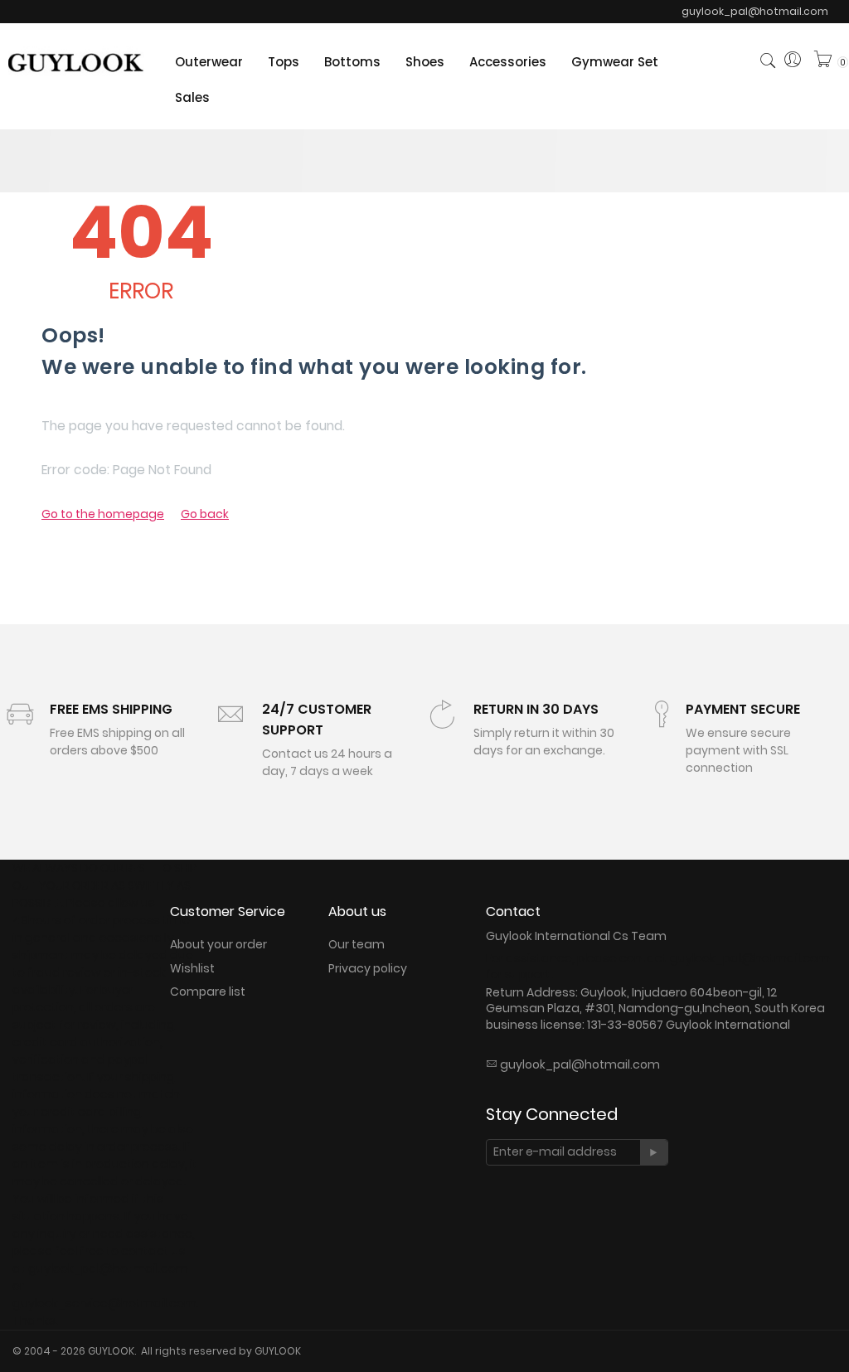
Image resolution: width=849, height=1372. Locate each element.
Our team (356, 944)
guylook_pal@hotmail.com (580, 1064)
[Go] (653, 1152)
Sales (192, 97)
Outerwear (209, 61)
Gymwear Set (614, 61)
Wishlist (192, 968)
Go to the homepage (102, 514)
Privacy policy (367, 968)
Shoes (424, 61)
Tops (283, 61)
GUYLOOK (278, 1351)
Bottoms (352, 61)
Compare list (207, 991)
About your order (218, 944)
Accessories (507, 61)
